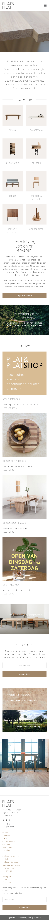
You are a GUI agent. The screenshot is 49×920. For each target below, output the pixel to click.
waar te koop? (19, 694)
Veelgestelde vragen (10, 862)
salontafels (36, 130)
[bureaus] (36, 148)
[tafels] (12, 115)
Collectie (6, 832)
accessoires (36, 228)
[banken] (12, 181)
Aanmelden (24, 674)
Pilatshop (6, 850)
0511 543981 (8, 824)
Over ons (6, 844)
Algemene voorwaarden (17, 918)
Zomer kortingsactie (14, 460)
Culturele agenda (9, 841)
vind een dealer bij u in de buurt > (22, 700)
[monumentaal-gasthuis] (24, 763)
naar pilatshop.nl (11, 399)
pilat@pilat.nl (8, 827)
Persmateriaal (8, 868)
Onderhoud (7, 859)
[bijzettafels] (12, 148)
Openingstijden (11, 584)
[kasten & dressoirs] (12, 214)
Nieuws (5, 838)
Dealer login (7, 871)
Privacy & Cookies (34, 918)
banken (13, 195)
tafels (12, 130)
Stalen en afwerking (10, 856)
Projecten (6, 835)
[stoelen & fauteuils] (36, 181)
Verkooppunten (8, 847)
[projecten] (24, 619)
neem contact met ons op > (29, 727)
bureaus (36, 162)
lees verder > (9, 408)
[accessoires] (36, 214)
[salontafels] (36, 115)
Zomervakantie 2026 (14, 522)
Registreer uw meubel (11, 865)
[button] (45, 5)
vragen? (35, 721)
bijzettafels (12, 162)
